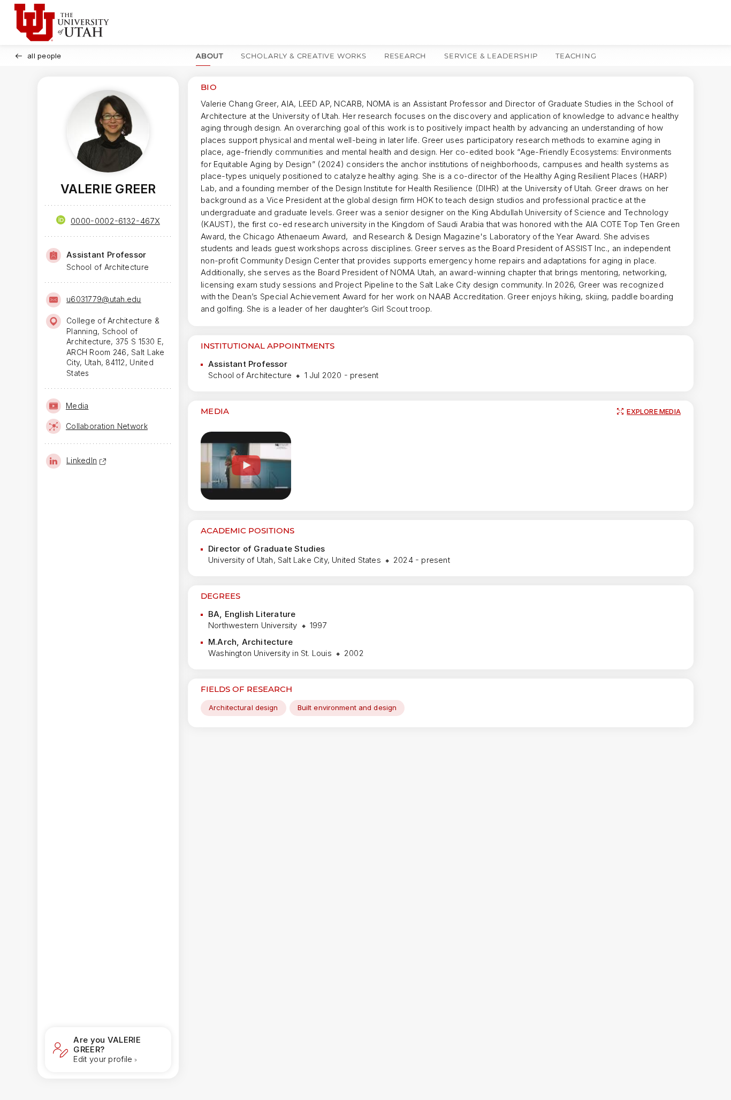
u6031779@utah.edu (103, 299)
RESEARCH (405, 55)
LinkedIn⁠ (81, 460)
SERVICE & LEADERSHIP (491, 55)
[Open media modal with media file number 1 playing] (246, 466)
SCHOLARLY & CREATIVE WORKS (304, 55)
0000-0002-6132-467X (115, 221)
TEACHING (575, 55)
